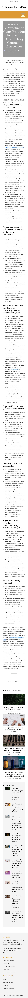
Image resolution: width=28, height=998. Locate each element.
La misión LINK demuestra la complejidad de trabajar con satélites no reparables (17, 850)
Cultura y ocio (6, 963)
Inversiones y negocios (14, 24)
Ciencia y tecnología (8, 960)
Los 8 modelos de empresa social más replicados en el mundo (17, 808)
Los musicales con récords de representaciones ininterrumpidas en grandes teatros (18, 916)
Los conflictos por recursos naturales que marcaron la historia (16, 837)
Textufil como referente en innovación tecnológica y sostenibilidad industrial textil (14, 774)
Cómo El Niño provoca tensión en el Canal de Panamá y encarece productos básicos (14, 709)
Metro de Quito (15, 369)
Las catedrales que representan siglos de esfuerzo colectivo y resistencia (17, 901)
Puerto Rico (6, 969)
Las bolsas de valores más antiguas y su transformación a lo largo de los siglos (14, 750)
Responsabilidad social (9, 972)
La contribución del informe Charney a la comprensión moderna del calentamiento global (17, 822)
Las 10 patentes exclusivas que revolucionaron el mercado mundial (14, 730)
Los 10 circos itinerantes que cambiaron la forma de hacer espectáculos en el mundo (17, 886)
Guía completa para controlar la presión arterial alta (17, 875)
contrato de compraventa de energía (14, 147)
